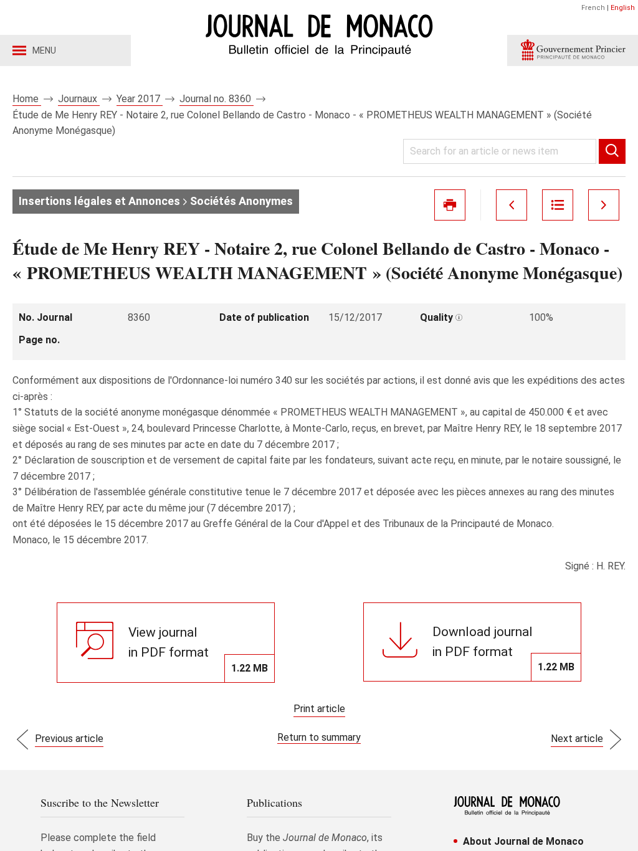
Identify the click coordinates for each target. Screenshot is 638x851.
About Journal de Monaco (523, 841)
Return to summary (319, 737)
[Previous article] (511, 205)
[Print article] (449, 205)
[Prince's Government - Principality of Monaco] (572, 50)
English (623, 8)
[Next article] (603, 205)
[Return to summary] (557, 205)
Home (26, 99)
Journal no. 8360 (216, 99)
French (593, 8)
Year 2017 (140, 99)
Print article (319, 709)
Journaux (79, 99)
